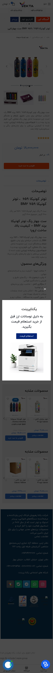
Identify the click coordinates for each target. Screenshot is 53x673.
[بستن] (45, 289)
